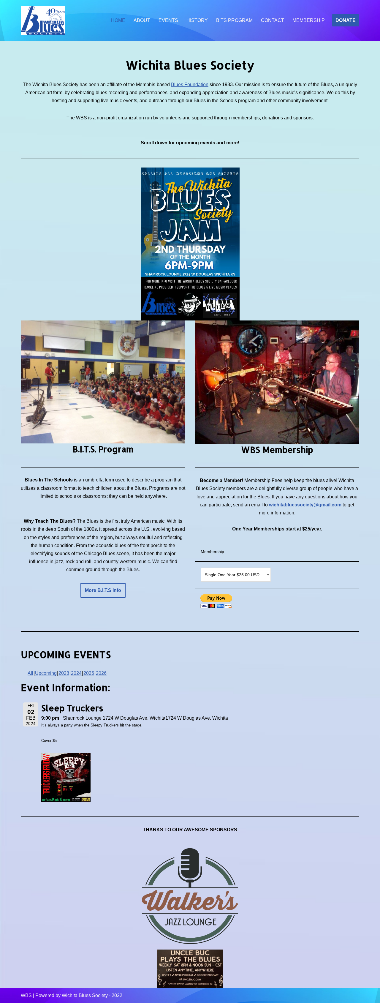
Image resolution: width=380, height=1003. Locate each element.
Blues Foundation (189, 84)
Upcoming (46, 673)
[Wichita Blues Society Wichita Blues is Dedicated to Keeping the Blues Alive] (43, 20)
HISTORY (197, 20)
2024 (76, 673)
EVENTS (168, 20)
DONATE (345, 20)
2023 (63, 673)
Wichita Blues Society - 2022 (92, 995)
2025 (88, 673)
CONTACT (272, 20)
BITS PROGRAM (234, 20)
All (30, 673)
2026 (101, 673)
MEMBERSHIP (308, 20)
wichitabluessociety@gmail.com (305, 504)
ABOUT (142, 20)
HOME (118, 20)
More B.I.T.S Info (103, 590)
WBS (26, 995)
